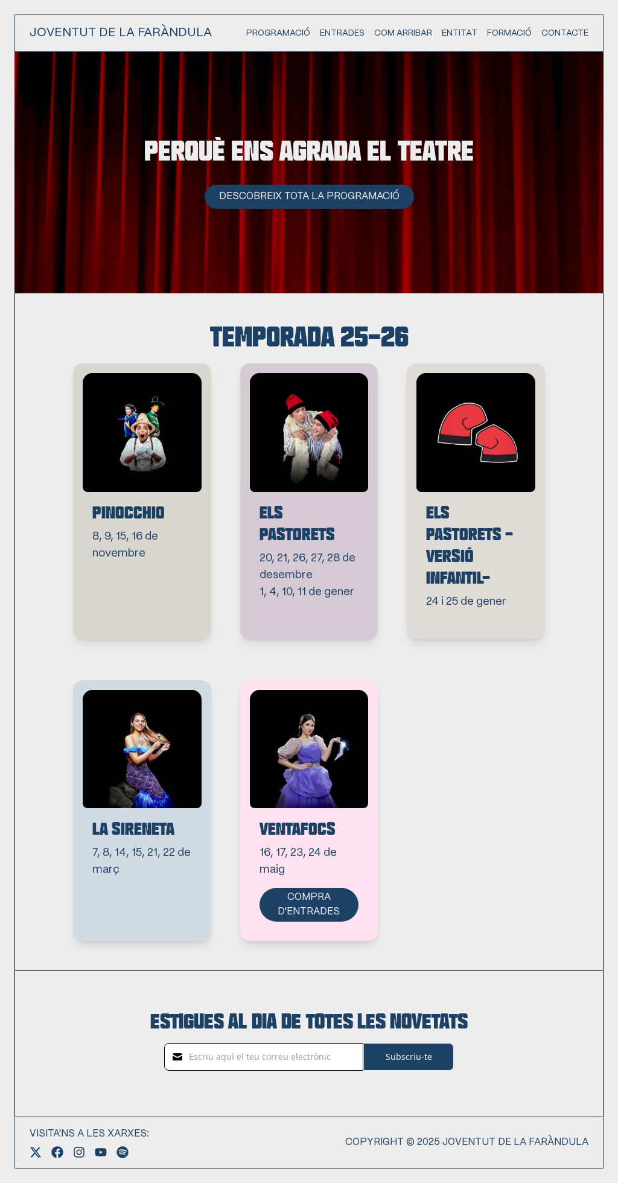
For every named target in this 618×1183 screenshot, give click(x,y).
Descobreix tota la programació (309, 196)
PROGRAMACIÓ (278, 33)
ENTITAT (459, 33)
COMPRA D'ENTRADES (309, 904)
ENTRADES (342, 33)
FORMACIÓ (509, 33)
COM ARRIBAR (403, 33)
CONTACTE (564, 33)
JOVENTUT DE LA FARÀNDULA (121, 33)
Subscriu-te (409, 1056)
